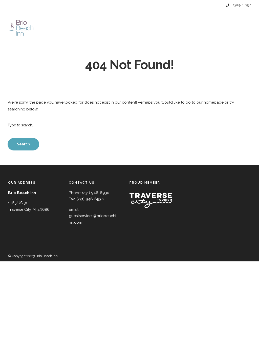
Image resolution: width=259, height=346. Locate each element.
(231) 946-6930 (241, 5)
